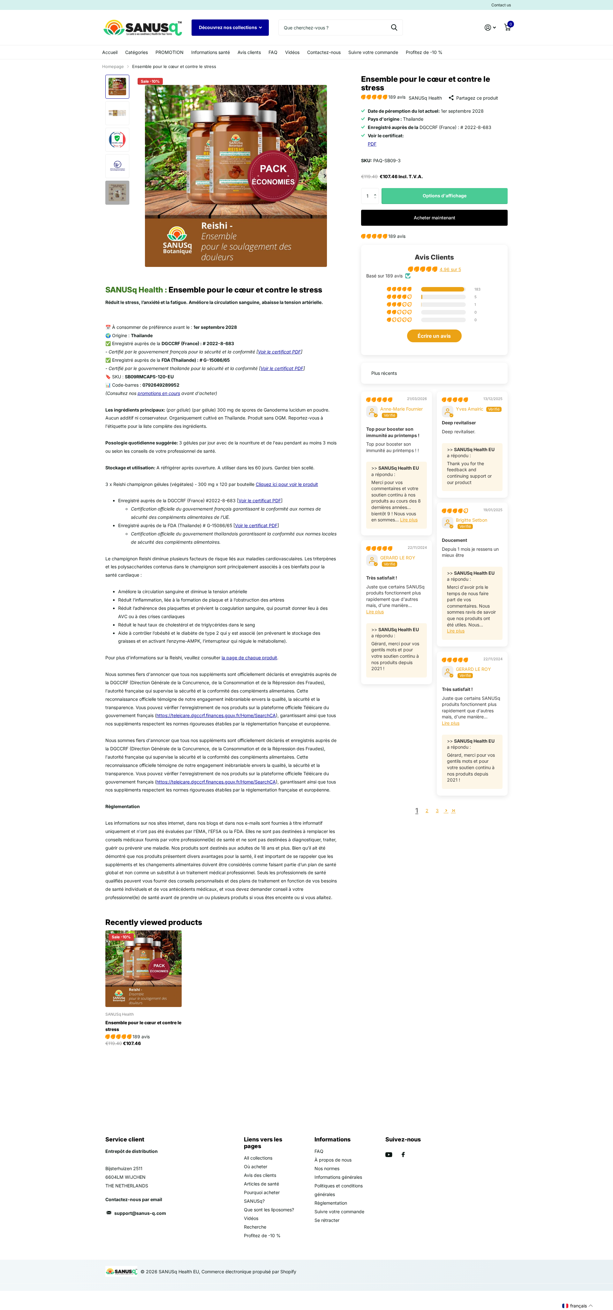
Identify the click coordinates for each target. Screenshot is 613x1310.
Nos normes (326, 1168)
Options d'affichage (444, 195)
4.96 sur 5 (450, 269)
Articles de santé (261, 1183)
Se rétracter (326, 1220)
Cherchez (394, 27)
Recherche (255, 1227)
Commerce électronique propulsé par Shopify (248, 1271)
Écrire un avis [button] (434, 336)
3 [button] (437, 810)
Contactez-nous (324, 52)
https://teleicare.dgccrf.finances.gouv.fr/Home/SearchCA (216, 715)
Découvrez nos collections (228, 27)
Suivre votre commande (373, 52)
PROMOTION (169, 52)
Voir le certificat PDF (279, 351)
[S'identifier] (490, 27)
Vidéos (292, 52)
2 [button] (427, 810)
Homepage (113, 66)
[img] (379, 399)
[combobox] (340, 27)
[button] (374, 97)
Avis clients (249, 52)
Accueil (109, 52)
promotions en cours (159, 393)
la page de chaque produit (249, 657)
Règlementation (330, 1203)
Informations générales (338, 1177)
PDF (372, 144)
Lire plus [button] (409, 519)
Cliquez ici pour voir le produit (287, 484)
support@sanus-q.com (140, 1213)
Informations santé (210, 52)
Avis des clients (260, 1175)
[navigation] (117, 87)
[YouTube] (388, 1154)
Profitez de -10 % (424, 52)
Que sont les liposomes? (269, 1209)
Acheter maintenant (434, 217)
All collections (258, 1158)
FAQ (273, 52)
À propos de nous (333, 1159)
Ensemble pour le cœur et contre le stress (143, 1026)
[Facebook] (403, 1154)
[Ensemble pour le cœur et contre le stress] (143, 968)
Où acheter (255, 1166)
